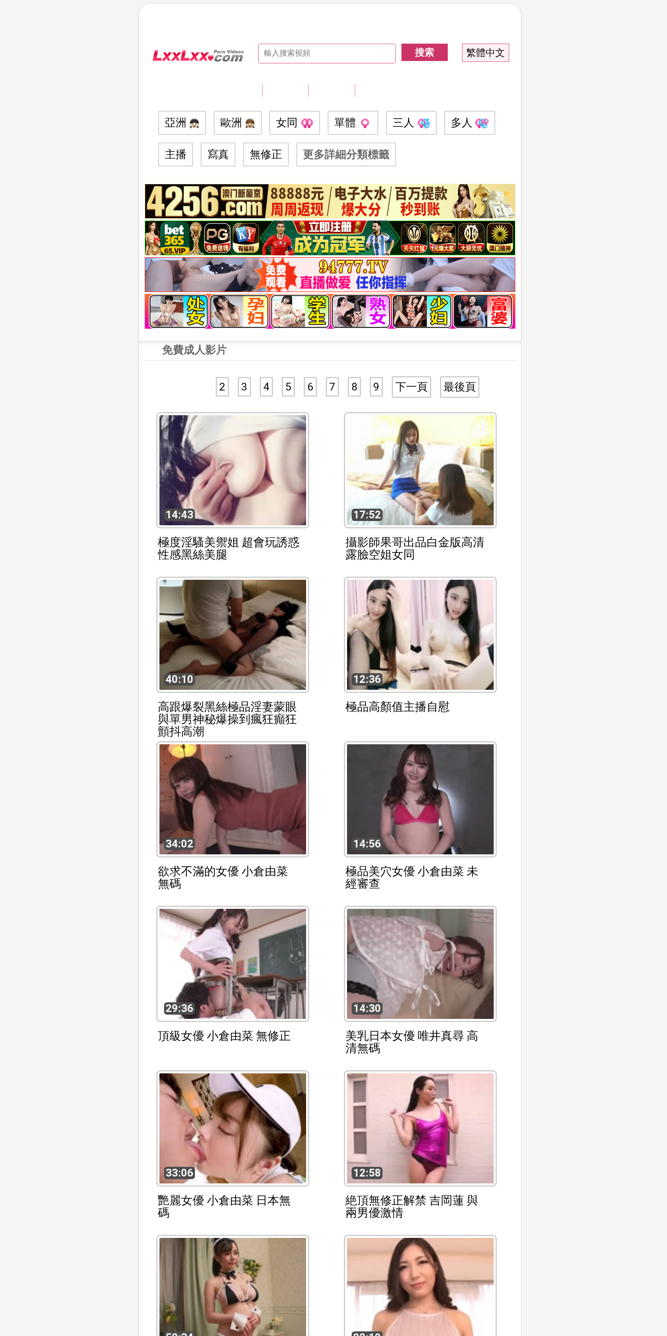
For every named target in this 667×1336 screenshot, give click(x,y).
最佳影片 (378, 90)
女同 (288, 122)
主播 (175, 154)
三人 (405, 122)
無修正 (266, 154)
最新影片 (331, 90)
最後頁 (460, 386)
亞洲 (177, 122)
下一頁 (411, 386)
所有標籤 (285, 90)
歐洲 (232, 122)
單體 (346, 122)
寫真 (218, 154)
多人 (463, 122)
